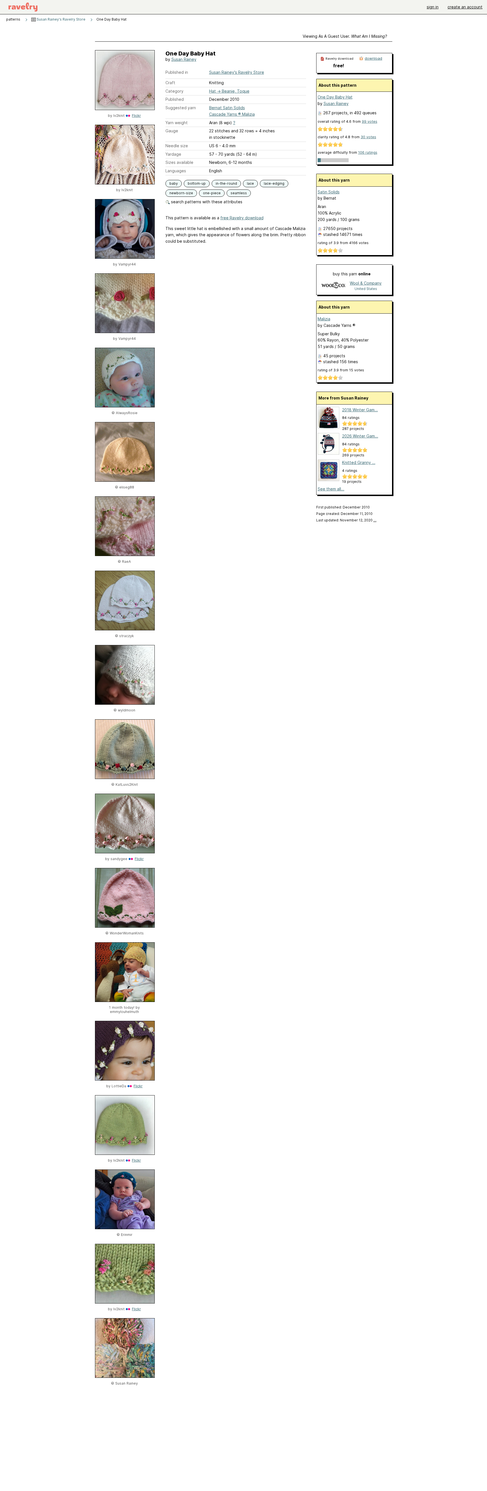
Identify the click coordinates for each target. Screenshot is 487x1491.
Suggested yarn (180, 107)
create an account (465, 7)
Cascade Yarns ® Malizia (232, 114)
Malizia (324, 318)
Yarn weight (176, 122)
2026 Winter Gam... (360, 436)
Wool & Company (366, 283)
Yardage (173, 154)
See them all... (331, 488)
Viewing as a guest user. (345, 36)
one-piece (212, 193)
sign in (433, 7)
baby (173, 183)
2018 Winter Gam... (360, 409)
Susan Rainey (183, 59)
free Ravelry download (242, 217)
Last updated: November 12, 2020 (346, 520)
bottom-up (197, 183)
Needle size (176, 145)
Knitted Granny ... (358, 462)
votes (369, 121)
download (373, 58)
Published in (176, 72)
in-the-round (226, 183)
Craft (170, 82)
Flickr (136, 115)
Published (174, 99)
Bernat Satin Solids (227, 107)
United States (366, 289)
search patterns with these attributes (206, 201)
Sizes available (179, 162)
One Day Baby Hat (335, 97)
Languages (175, 170)
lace (250, 183)
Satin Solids (329, 191)
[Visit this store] (333, 286)
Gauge (171, 130)
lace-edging (274, 183)
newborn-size (181, 193)
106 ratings (367, 152)
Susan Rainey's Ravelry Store (60, 19)
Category (174, 91)
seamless (239, 193)
